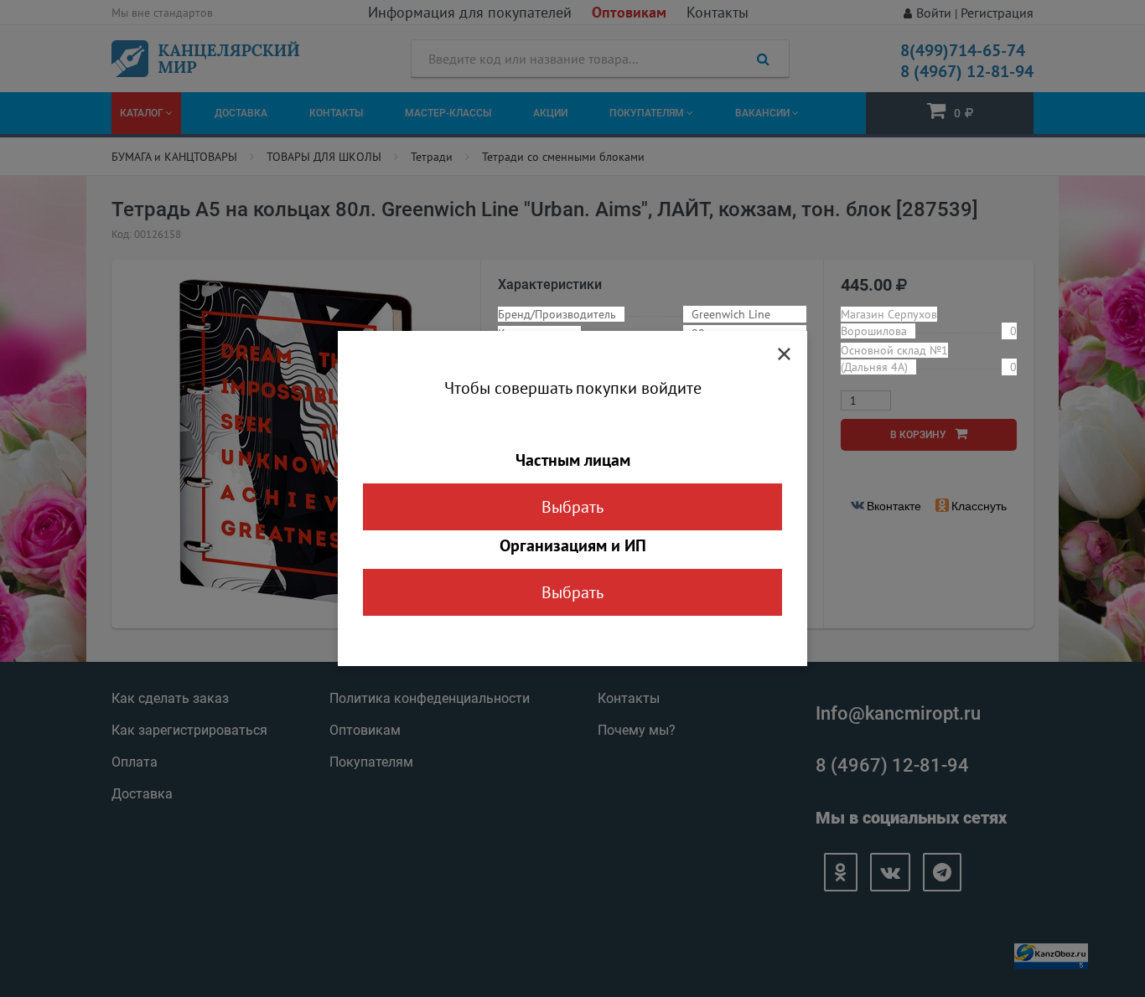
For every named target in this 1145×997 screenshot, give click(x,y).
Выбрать (572, 507)
